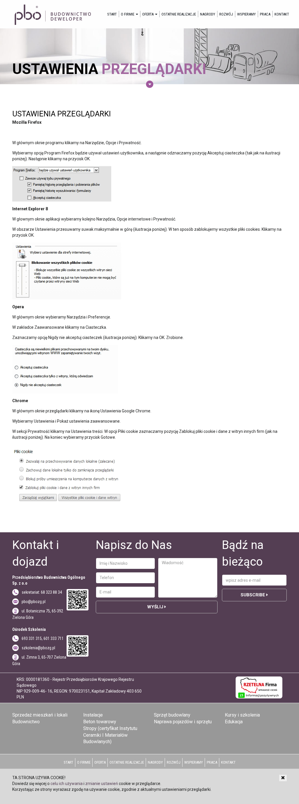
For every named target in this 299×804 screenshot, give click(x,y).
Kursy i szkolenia (242, 715)
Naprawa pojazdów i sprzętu (183, 721)
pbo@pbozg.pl (34, 601)
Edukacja (234, 721)
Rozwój (226, 14)
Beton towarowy (99, 721)
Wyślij (155, 607)
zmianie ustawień (101, 783)
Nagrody (207, 14)
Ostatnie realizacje (178, 14)
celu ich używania (67, 783)
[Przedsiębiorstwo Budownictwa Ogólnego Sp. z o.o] (52, 14)
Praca (265, 14)
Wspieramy (246, 14)
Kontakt (281, 14)
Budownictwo (26, 721)
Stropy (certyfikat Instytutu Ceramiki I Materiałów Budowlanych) (110, 735)
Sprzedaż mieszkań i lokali (39, 715)
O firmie (128, 14)
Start (112, 14)
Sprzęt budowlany (172, 715)
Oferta (148, 14)
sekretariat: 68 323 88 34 (42, 592)
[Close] (283, 778)
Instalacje (93, 715)
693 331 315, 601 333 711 (43, 638)
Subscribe (253, 595)
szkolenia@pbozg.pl (38, 647)
